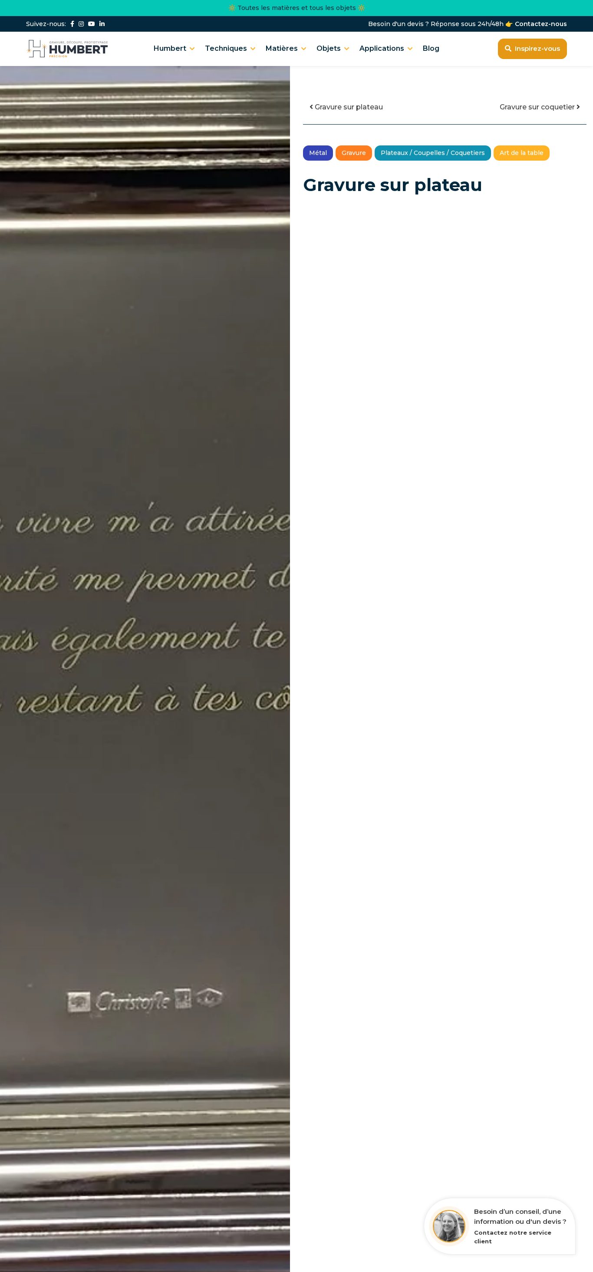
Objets (328, 48)
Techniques (226, 48)
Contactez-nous (541, 24)
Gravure (354, 153)
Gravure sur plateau (348, 107)
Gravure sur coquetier (538, 107)
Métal (318, 153)
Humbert (170, 48)
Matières (282, 48)
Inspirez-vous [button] (537, 48)
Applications (381, 48)
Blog (431, 48)
